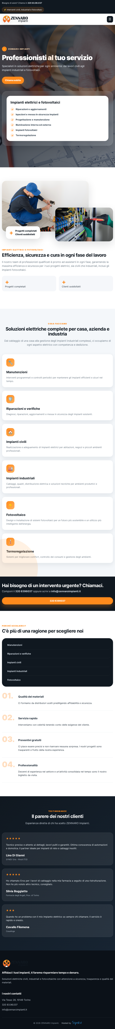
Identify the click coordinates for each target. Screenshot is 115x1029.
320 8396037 (57, 600)
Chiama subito (13, 80)
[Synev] (77, 1023)
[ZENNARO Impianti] (19, 19)
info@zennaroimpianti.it (14, 1009)
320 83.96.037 (10, 1004)
